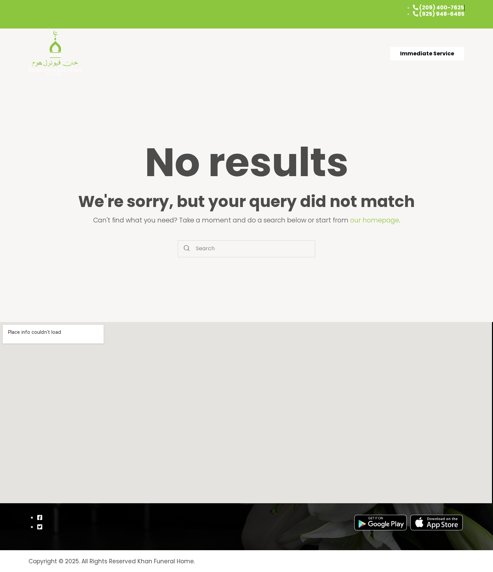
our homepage (374, 220)
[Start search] (187, 248)
